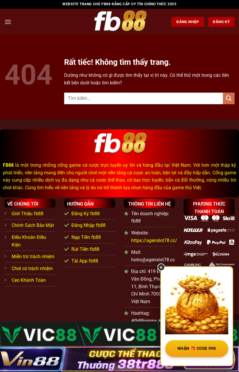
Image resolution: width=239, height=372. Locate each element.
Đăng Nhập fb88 (88, 225)
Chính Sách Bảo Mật (33, 225)
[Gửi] (229, 98)
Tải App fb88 (84, 261)
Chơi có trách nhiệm (32, 268)
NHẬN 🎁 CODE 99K (197, 348)
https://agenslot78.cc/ (154, 240)
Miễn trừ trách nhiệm (33, 256)
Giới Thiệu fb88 (27, 213)
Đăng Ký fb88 (85, 213)
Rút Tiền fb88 (85, 249)
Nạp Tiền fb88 (86, 237)
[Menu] (7, 22)
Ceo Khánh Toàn (29, 280)
